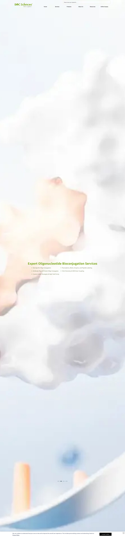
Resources (92, 6)
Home (45, 6)
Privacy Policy (15, 535)
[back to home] (27, 5)
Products (69, 6)
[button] (5, 268)
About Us (80, 6)
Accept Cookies (105, 534)
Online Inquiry (104, 6)
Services (57, 6)
